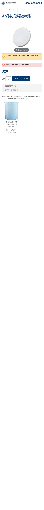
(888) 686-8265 (33, 3)
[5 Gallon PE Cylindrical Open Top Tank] (11, 110)
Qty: (3, 79)
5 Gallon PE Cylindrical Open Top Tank (11, 124)
